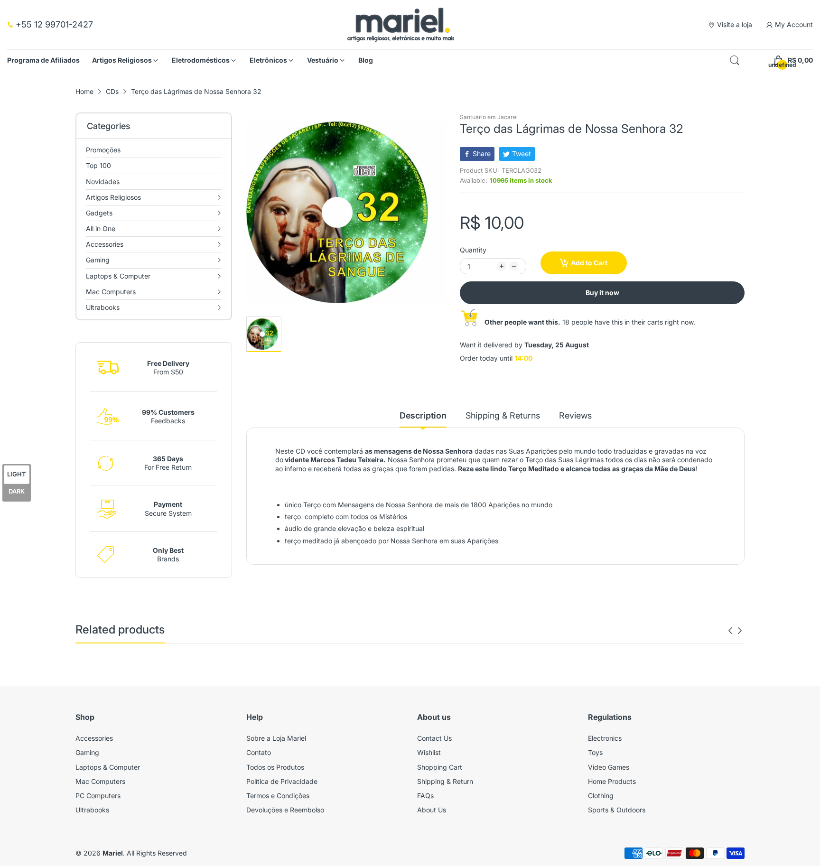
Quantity (473, 250)
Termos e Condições (277, 796)
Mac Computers (100, 781)
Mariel (112, 853)
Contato (258, 752)
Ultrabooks (92, 810)
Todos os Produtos (275, 767)
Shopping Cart (439, 767)
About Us (431, 810)
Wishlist (429, 752)
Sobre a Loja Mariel (276, 738)
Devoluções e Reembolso (285, 810)
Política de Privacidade (281, 781)
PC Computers (98, 796)
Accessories (94, 738)
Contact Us (434, 738)
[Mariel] (400, 25)
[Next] (730, 631)
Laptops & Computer (107, 767)
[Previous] (740, 631)
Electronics (605, 738)
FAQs (425, 796)
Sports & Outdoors (616, 810)
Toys (595, 752)
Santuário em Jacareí (489, 117)
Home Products (612, 781)
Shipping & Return (445, 781)
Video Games (608, 767)
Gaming (87, 752)
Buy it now (602, 293)
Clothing (601, 796)
